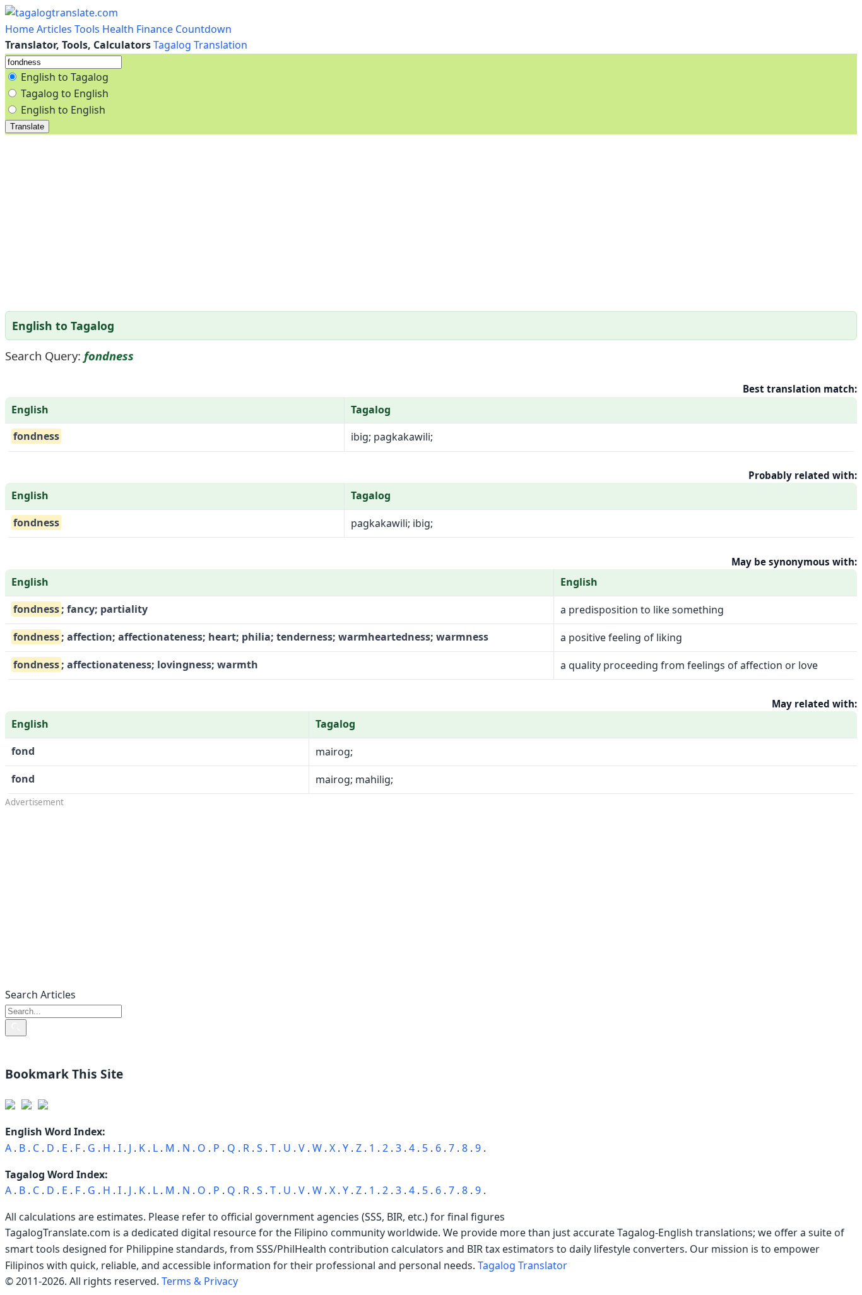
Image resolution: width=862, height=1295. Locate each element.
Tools (87, 29)
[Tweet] (26, 1106)
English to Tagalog (65, 77)
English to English (63, 110)
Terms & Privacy (200, 1281)
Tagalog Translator (522, 1265)
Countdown (203, 29)
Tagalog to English (65, 93)
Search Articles (40, 995)
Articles (54, 29)
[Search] (16, 1027)
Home (21, 29)
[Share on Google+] (43, 1106)
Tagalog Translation (200, 45)
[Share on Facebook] (10, 1106)
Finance (154, 29)
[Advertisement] (383, 222)
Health (118, 29)
